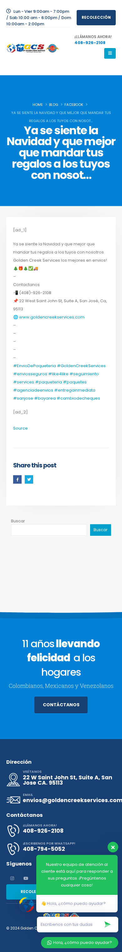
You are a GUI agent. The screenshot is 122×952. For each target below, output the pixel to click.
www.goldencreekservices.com (51, 317)
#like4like (58, 374)
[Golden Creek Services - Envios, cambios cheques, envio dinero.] (32, 48)
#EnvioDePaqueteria (34, 366)
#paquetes (75, 382)
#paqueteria (48, 382)
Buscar (18, 521)
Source (20, 428)
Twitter (29, 479)
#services (23, 382)
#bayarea (45, 398)
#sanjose (23, 398)
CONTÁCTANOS (61, 705)
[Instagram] (12, 878)
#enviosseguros (30, 374)
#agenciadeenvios (33, 390)
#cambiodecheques (78, 398)
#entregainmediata (74, 390)
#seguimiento (84, 374)
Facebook (17, 479)
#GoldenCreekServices (81, 366)
